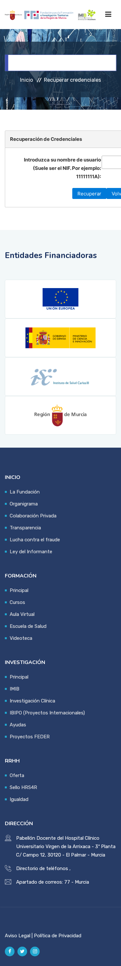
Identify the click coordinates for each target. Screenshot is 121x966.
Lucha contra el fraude (35, 540)
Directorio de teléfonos (42, 868)
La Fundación (25, 492)
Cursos (17, 602)
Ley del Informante (31, 552)
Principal (19, 590)
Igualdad (19, 799)
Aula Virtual (22, 614)
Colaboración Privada (33, 516)
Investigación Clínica (32, 701)
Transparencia (25, 528)
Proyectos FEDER (30, 737)
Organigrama (24, 504)
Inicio (26, 80)
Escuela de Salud (28, 626)
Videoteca (21, 638)
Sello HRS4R (23, 787)
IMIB (14, 689)
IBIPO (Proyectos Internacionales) (47, 713)
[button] (89, 193)
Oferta (17, 775)
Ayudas (18, 725)
